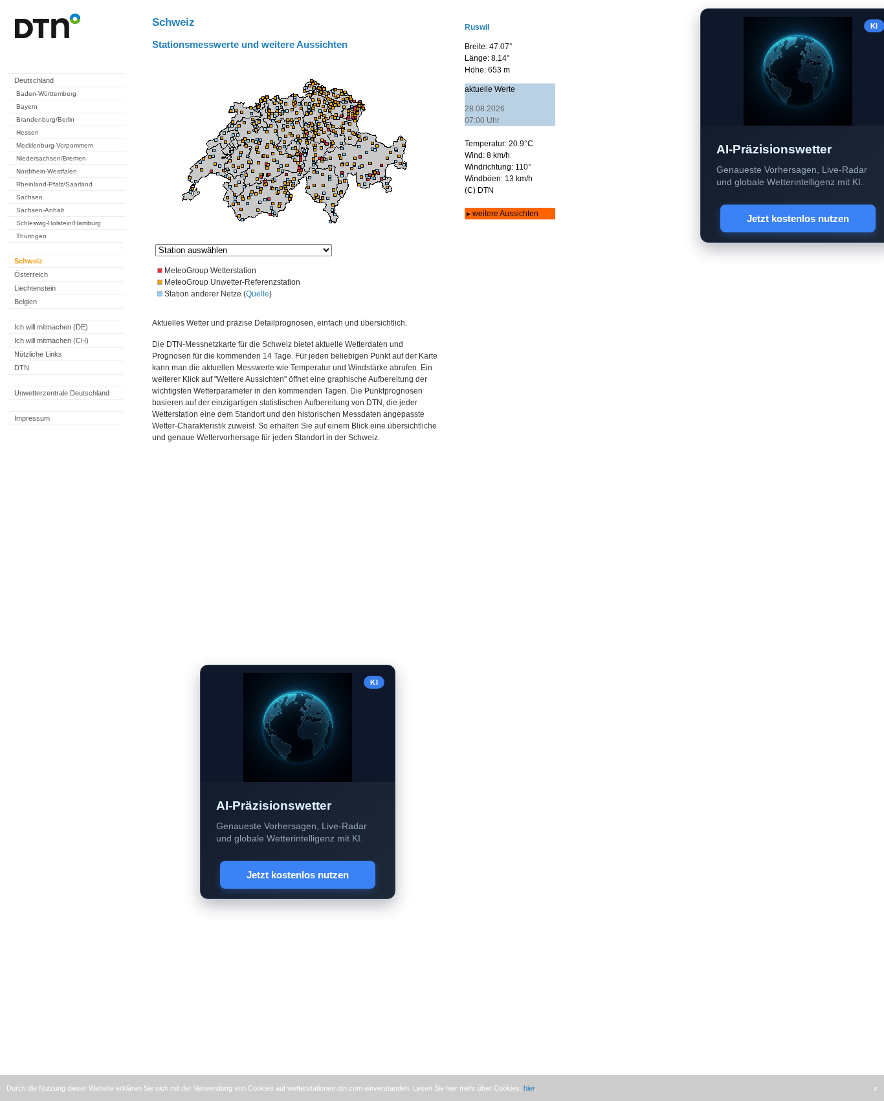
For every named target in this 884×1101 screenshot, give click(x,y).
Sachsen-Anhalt (40, 210)
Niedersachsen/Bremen (51, 158)
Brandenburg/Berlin (45, 119)
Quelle (257, 293)
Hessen (27, 132)
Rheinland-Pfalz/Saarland (54, 184)
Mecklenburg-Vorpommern (55, 145)
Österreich (31, 274)
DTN (21, 368)
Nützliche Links (38, 354)
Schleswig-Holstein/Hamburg (58, 223)
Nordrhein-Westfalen (46, 171)
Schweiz (28, 261)
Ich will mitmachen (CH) (51, 340)
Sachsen (29, 197)
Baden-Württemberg (46, 93)
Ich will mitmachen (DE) (51, 327)
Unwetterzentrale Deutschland (61, 393)
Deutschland (34, 80)
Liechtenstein (35, 288)
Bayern (27, 106)
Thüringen (31, 235)
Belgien (25, 302)
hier (529, 1088)
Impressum (32, 418)
